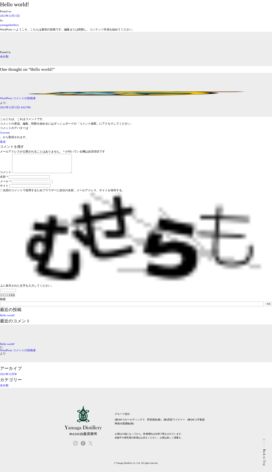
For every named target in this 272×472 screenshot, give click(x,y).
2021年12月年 (8, 374)
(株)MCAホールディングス (130, 419)
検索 (3, 299)
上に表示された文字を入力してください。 (27, 285)
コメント (5, 172)
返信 (3, 141)
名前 (4, 176)
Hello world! (7, 315)
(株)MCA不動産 (196, 419)
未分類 (4, 56)
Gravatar (5, 132)
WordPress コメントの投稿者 (18, 98)
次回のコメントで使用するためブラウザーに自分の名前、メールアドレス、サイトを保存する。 (64, 190)
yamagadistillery (9, 24)
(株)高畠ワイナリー (174, 419)
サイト (4, 185)
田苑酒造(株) (154, 419)
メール (5, 181)
